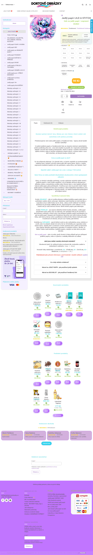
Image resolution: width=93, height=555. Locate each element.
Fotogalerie (51, 515)
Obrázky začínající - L (13, 120)
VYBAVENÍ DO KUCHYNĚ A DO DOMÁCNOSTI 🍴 (15, 182)
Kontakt (26, 495)
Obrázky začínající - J (13, 114)
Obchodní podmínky (30, 509)
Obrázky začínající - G (14, 106)
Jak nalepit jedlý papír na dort (57, 509)
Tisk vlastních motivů (54, 500)
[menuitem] (7, 11)
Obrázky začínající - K (13, 117)
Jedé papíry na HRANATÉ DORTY (15, 51)
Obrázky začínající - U (14, 144)
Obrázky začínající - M (14, 123)
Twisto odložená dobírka (31, 501)
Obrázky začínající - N (14, 126)
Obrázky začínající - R (13, 135)
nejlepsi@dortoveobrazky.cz (10, 495)
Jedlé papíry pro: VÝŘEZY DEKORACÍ (15, 74)
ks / (7, 200)
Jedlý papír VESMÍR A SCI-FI (16, 70)
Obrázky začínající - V (14, 147)
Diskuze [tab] (61, 123)
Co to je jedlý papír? (54, 511)
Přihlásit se (7, 221)
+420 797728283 (6, 497)
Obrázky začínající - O (14, 129)
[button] (68, 45)
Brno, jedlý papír (53, 506)
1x (62, 15)
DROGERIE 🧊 (12, 178)
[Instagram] (6, 500)
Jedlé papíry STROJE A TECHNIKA (14, 66)
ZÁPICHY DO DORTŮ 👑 (15, 175)
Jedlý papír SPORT (13, 62)
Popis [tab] (35, 123)
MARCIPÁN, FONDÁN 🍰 (15, 161)
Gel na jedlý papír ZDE (54, 504)
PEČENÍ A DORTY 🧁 (14, 153)
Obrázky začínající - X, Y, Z (15, 150)
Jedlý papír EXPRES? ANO (56, 498)
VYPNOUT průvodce (86, 35)
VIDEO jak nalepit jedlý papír (56, 502)
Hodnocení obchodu (46, 424)
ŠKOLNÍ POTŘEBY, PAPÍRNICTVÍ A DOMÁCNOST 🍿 (12, 187)
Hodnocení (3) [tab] (48, 123)
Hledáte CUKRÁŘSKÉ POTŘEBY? (34, 514)
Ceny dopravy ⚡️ (29, 497)
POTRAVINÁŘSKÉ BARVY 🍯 (15, 157)
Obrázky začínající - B (13, 91)
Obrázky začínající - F (13, 103)
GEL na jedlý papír (30, 499)
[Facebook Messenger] (10, 500)
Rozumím (82, 553)
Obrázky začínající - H (14, 109)
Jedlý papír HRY (12, 47)
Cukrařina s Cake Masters (56, 513)
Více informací (76, 552)
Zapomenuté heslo (8, 227)
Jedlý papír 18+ (12, 82)
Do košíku (82, 96)
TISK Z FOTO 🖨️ (12, 35)
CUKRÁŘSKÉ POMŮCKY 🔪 (16, 167)
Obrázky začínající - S (13, 138)
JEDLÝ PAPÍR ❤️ (13, 31)
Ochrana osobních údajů (31, 512)
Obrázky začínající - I (13, 112)
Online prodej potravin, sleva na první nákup (46, 484)
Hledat (14, 23)
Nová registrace (8, 225)
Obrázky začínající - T (13, 141)
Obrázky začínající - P (14, 132)
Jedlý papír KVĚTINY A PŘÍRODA (14, 58)
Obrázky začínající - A (14, 88)
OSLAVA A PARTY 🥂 (14, 169)
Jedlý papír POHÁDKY (14, 55)
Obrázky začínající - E (13, 100)
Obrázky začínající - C (14, 94)
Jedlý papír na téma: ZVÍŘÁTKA (13, 78)
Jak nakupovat (28, 507)
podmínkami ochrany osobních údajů (33, 542)
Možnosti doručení (66, 89)
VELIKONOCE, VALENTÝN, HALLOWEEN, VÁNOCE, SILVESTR (15, 39)
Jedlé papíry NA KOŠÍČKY (15, 85)
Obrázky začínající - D (14, 97)
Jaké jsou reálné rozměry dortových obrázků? (59, 241)
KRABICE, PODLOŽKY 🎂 (15, 172)
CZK (2, 4)
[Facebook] (3, 500)
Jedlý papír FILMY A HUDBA (15, 44)
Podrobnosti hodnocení (84, 28)
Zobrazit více (46, 443)
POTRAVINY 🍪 (12, 164)
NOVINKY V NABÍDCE (14, 192)
